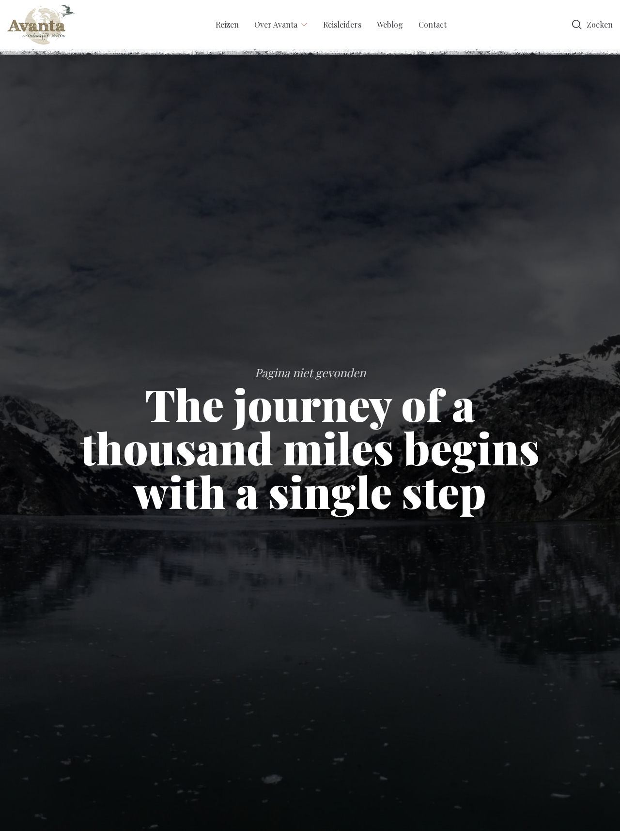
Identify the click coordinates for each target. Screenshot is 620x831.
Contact (432, 24)
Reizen (227, 24)
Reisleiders (342, 24)
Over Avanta (275, 24)
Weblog (390, 24)
